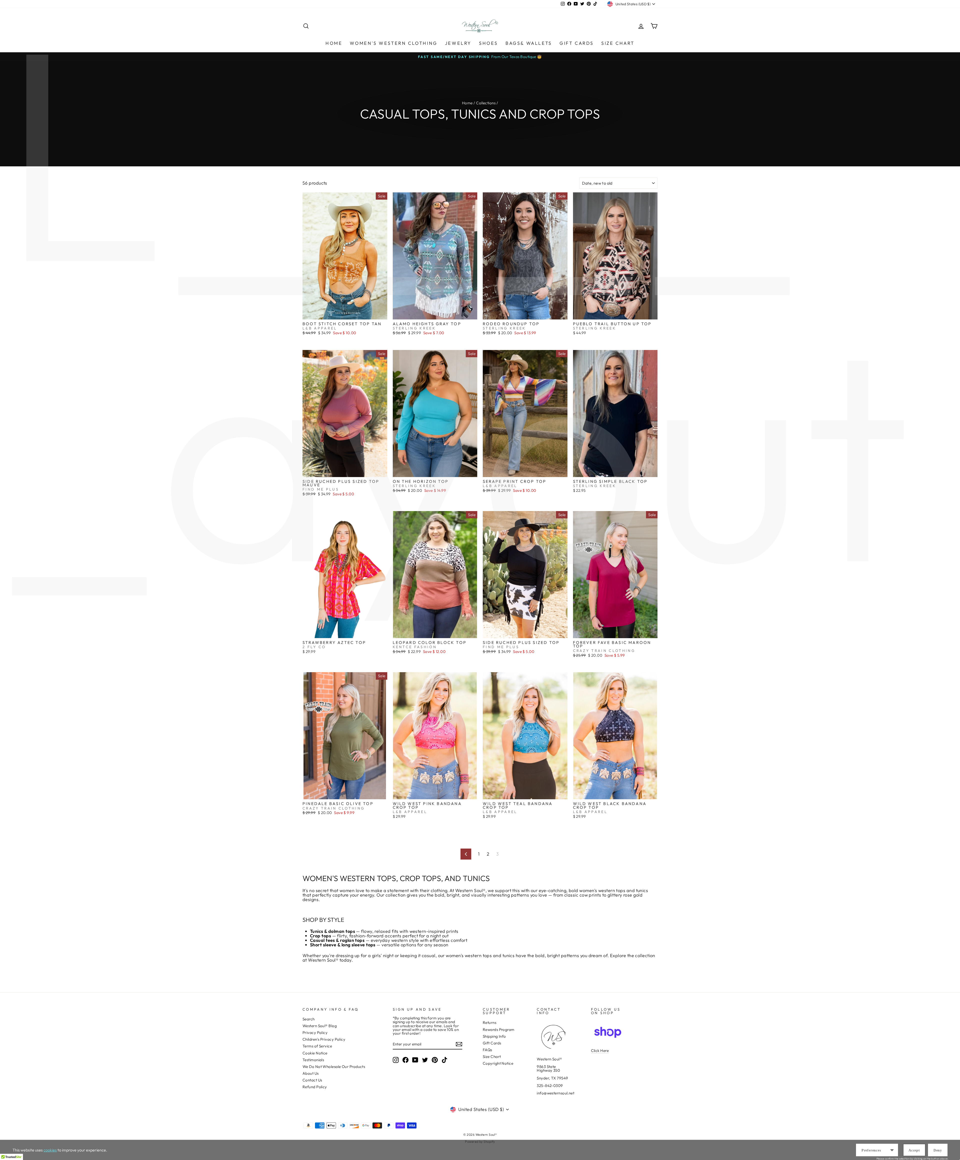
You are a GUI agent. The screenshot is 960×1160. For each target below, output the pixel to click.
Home (334, 43)
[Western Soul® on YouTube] (415, 1060)
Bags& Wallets (529, 43)
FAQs (487, 1049)
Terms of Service (317, 1046)
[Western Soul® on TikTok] (445, 1060)
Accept (914, 1150)
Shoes (488, 43)
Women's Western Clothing (393, 43)
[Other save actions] (892, 1150)
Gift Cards (577, 43)
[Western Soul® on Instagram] (396, 1060)
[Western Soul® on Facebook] (405, 1060)
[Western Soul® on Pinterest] (435, 1060)
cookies (50, 1149)
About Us (310, 1073)
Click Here (600, 1050)
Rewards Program (498, 1029)
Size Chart (617, 43)
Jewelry (458, 43)
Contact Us (312, 1080)
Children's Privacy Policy (323, 1039)
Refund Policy (314, 1086)
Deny (938, 1150)
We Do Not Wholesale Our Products (333, 1066)
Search (308, 1019)
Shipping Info (494, 1036)
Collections (486, 103)
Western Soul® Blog (319, 1025)
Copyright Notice (498, 1063)
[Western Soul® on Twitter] (425, 1060)
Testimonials (313, 1059)
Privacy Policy (315, 1032)
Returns (489, 1022)
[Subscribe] (459, 1044)
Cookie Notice (315, 1053)
